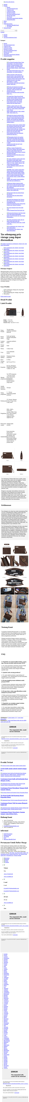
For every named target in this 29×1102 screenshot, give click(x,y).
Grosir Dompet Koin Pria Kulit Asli (15, 210)
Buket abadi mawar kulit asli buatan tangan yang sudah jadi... (15, 189)
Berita (5, 21)
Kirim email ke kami (6, 296)
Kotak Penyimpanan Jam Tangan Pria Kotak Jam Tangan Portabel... (16, 204)
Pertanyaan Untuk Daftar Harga (8, 850)
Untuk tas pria (10, 10)
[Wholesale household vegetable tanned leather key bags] (13, 765)
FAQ (5, 22)
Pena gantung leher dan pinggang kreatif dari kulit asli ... (15, 133)
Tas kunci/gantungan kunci (13, 14)
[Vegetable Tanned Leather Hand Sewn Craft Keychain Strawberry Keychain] (14, 785)
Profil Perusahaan (8, 23)
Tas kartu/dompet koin (12, 8)
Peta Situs (12, 852)
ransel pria (3, 855)
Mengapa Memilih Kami (13, 25)
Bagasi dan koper (11, 15)
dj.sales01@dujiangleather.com (11, 826)
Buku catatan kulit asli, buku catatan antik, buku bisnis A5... (15, 112)
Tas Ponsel (9, 17)
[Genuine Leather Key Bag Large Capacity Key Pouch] (14, 792)
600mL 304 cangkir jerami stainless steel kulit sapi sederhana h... (15, 180)
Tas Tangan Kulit (22, 854)
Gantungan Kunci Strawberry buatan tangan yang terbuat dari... (13, 813)
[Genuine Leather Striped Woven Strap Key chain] (14, 800)
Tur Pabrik (9, 26)
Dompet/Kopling (11, 19)
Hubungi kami (7, 28)
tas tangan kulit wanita (20, 852)
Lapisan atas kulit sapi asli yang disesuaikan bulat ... (14, 144)
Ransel (8, 7)
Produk (5, 6)
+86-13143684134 (8, 876)
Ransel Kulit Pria (13, 854)
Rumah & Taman (11, 12)
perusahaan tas (9, 855)
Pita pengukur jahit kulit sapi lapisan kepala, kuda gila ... (15, 83)
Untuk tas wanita (11, 11)
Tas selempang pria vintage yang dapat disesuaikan (15, 230)
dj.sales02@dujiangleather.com (11, 891)
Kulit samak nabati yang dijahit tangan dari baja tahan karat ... (14, 102)
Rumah (5, 4)
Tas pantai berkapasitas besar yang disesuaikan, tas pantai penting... (15, 71)
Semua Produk (17, 855)
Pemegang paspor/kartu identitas (15, 18)
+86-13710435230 (8, 874)
